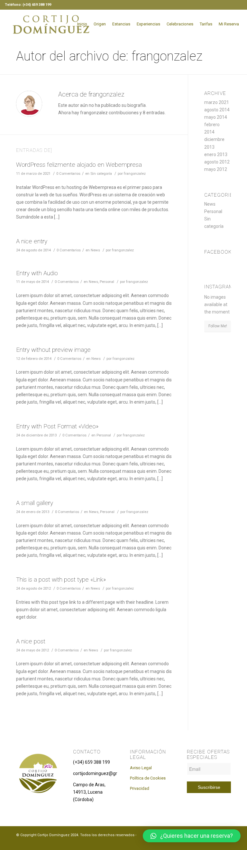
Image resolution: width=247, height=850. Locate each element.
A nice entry (31, 241)
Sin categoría (101, 173)
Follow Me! (217, 326)
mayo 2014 (215, 117)
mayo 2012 (215, 169)
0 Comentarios (68, 173)
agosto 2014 (217, 109)
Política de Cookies (148, 778)
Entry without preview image (53, 349)
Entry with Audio (37, 273)
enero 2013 (215, 154)
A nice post (30, 641)
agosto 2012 (217, 161)
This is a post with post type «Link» (61, 579)
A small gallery (34, 503)
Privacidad (139, 788)
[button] (192, 835)
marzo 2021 (216, 102)
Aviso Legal (141, 767)
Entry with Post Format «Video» (57, 426)
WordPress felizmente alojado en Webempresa (79, 164)
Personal (107, 281)
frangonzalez (135, 173)
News (95, 250)
